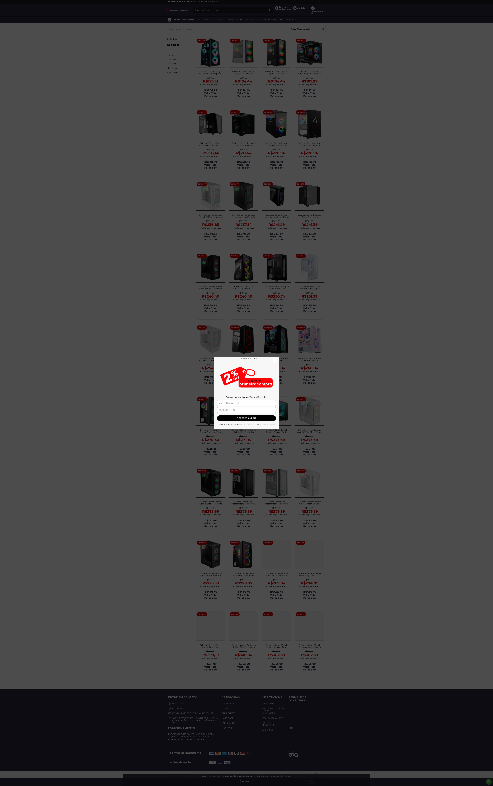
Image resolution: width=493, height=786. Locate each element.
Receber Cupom (246, 418)
